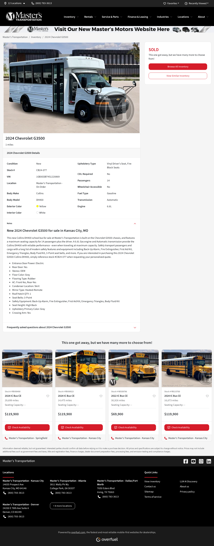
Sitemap (148, 491)
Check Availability (21, 427)
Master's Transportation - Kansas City (78, 438)
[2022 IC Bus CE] (134, 368)
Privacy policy (187, 491)
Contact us (150, 486)
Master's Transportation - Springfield (24, 438)
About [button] (201, 17)
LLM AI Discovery (188, 481)
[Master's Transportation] (23, 16)
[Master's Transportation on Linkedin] (207, 461)
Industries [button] (163, 17)
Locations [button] (183, 17)
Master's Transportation (15, 37)
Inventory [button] (69, 17)
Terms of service (153, 497)
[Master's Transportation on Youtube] (192, 461)
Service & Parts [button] (110, 17)
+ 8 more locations (62, 506)
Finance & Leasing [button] (138, 17)
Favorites (172, 3)
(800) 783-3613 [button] (43, 3)
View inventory (152, 481)
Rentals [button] (88, 17)
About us (184, 486)
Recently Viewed (197, 3)
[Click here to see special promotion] (107, 29)
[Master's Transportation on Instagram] (200, 461)
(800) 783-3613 (16, 493)
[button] (16, 3)
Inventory (36, 37)
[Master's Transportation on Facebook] (184, 461)
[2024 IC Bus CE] (27, 368)
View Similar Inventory (178, 76)
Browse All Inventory (178, 66)
